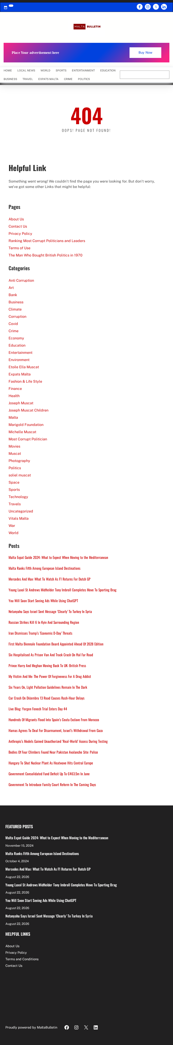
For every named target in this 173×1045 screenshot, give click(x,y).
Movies (14, 446)
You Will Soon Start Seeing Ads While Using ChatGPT (43, 600)
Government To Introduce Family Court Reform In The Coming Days (52, 784)
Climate (15, 309)
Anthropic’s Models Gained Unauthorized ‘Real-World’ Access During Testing (58, 741)
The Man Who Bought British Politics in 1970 (45, 255)
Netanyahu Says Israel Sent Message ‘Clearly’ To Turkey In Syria (50, 611)
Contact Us (18, 226)
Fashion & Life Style (25, 381)
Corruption (17, 316)
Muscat (15, 453)
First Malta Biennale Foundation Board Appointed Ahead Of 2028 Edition (56, 644)
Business (16, 302)
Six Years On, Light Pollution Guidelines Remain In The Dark (48, 687)
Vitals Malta (19, 518)
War (12, 526)
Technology (18, 497)
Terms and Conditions (22, 959)
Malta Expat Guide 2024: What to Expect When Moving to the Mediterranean (58, 557)
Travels (15, 504)
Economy (16, 338)
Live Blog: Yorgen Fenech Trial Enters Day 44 (38, 708)
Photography (19, 461)
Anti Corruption (21, 280)
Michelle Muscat (22, 432)
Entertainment (20, 352)
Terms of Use (19, 248)
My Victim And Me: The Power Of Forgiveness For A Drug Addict (50, 676)
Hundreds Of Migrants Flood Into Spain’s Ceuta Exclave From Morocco (54, 719)
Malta (13, 417)
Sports (14, 489)
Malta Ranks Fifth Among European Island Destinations (44, 568)
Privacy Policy (20, 233)
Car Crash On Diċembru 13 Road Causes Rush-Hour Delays (46, 698)
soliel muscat (20, 475)
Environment (19, 360)
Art (11, 288)
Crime (13, 331)
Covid (13, 324)
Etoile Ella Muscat (24, 367)
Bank (13, 295)
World (13, 533)
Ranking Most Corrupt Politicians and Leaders (47, 241)
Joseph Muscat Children (28, 410)
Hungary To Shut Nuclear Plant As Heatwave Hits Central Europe (51, 763)
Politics (15, 468)
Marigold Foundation (26, 425)
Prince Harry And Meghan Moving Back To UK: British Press (47, 665)
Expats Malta (20, 374)
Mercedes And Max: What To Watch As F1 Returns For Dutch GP (50, 579)
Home (8, 70)
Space (14, 482)
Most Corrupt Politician (28, 439)
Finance (15, 388)
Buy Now (145, 52)
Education (17, 345)
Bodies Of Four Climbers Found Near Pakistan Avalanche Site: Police (53, 752)
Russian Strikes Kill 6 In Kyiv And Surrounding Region (44, 622)
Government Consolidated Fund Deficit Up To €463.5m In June (49, 773)
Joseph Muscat (21, 403)
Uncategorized (21, 511)
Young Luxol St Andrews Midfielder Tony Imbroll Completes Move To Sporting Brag (62, 589)
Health (14, 396)
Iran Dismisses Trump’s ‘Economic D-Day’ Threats (40, 633)
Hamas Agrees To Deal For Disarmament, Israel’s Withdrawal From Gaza (56, 730)
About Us (16, 219)
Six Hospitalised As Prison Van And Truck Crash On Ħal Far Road (51, 654)
